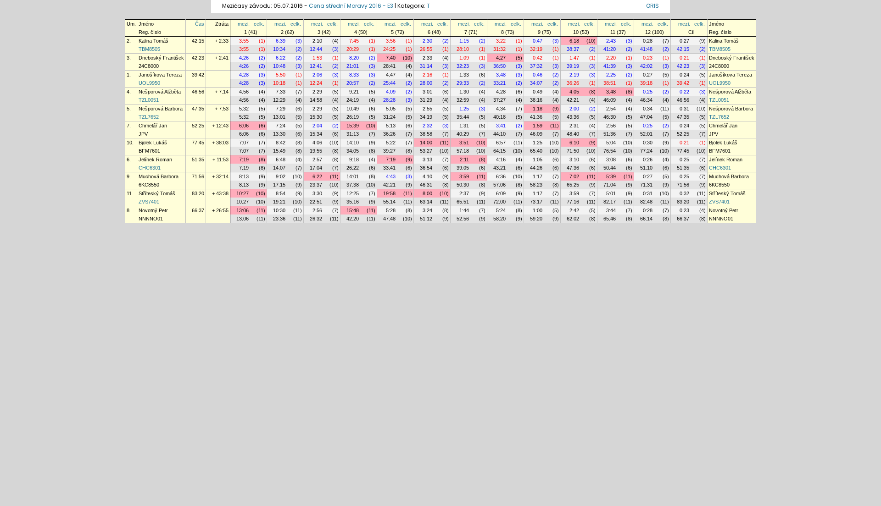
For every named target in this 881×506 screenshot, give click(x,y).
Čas (199, 24)
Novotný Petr (153, 210)
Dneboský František (161, 57)
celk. (259, 24)
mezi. (244, 24)
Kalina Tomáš (153, 41)
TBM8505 (149, 49)
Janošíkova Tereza (160, 74)
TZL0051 (149, 100)
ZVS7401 (149, 201)
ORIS (652, 6)
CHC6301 (150, 167)
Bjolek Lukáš (153, 142)
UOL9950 (149, 83)
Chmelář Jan (153, 125)
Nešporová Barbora (161, 108)
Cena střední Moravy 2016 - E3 (351, 6)
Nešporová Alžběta (160, 91)
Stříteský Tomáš (157, 193)
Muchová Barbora (158, 176)
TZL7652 (149, 117)
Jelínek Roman (155, 159)
